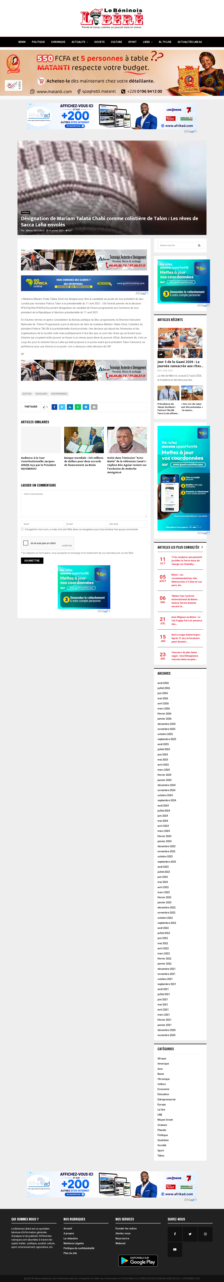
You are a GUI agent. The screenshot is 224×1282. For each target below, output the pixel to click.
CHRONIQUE (58, 42)
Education (163, 1094)
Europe (162, 1104)
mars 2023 (164, 892)
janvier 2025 (165, 780)
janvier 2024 (165, 841)
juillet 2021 (164, 994)
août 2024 (163, 805)
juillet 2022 (164, 933)
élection (27, 394)
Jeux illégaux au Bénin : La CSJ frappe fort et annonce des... (187, 620)
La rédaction (71, 1238)
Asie (160, 1068)
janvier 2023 (165, 902)
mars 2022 (164, 953)
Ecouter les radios (126, 1228)
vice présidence (59, 394)
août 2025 (163, 744)
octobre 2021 (165, 979)
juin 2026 (163, 693)
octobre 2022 (165, 917)
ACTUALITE (78, 42)
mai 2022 (163, 943)
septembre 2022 (167, 923)
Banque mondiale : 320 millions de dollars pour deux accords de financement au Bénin (83, 462)
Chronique (164, 1079)
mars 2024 (164, 831)
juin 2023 (163, 877)
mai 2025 (163, 759)
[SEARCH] (199, 245)
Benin (161, 1074)
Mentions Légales (74, 1243)
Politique (25, 212)
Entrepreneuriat (166, 1099)
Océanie (162, 1125)
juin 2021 (163, 999)
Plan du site (70, 1253)
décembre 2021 (167, 968)
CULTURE (116, 42)
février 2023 (164, 897)
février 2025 (164, 774)
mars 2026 (164, 708)
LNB (160, 1114)
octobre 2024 (165, 795)
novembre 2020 (166, 1035)
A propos (69, 1233)
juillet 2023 (164, 871)
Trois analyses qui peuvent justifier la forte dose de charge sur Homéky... (187, 560)
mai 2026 (163, 698)
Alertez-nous (123, 1233)
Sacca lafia (41, 394)
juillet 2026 (164, 688)
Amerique (163, 1063)
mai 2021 (163, 1004)
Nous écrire (122, 1238)
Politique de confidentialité (79, 1248)
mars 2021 (164, 1014)
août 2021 (163, 989)
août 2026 (163, 683)
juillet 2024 (164, 810)
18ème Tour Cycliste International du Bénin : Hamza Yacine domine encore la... (185, 601)
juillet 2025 (164, 749)
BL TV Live (165, 42)
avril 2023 (163, 887)
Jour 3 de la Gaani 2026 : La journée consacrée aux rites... (180, 364)
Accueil (68, 1228)
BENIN (22, 42)
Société (162, 1145)
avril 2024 (163, 825)
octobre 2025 (165, 734)
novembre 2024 (166, 790)
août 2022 (163, 928)
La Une (161, 1109)
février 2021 (164, 1019)
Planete (162, 1130)
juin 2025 (163, 754)
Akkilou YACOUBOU (35, 230)
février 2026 (164, 713)
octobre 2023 (165, 856)
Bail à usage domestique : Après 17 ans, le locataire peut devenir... (186, 638)
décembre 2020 (167, 1030)
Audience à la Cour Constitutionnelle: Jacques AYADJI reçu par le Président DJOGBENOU (38, 463)
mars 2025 (164, 769)
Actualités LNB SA (190, 42)
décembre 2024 (167, 785)
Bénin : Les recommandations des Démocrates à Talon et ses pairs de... (187, 580)
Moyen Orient (165, 1119)
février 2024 (164, 836)
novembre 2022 (166, 912)
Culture (162, 1084)
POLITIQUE (38, 42)
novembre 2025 (166, 729)
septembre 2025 (167, 739)
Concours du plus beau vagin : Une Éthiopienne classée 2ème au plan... (185, 655)
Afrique (162, 1058)
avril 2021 (163, 1009)
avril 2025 (163, 764)
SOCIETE (99, 42)
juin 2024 (163, 815)
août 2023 (163, 866)
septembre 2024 (167, 800)
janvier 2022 (165, 963)
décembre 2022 (167, 907)
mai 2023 (163, 882)
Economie (163, 1089)
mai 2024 (163, 820)
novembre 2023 (166, 851)
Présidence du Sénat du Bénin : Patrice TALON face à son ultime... (168, 408)
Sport (161, 1150)
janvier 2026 (165, 718)
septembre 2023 (167, 861)
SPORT (132, 42)
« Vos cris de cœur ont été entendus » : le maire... (192, 407)
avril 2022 (163, 948)
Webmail (120, 1243)
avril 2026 (163, 703)
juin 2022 (163, 938)
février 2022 (164, 958)
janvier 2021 (165, 1025)
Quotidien (163, 1140)
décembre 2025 (167, 724)
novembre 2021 (166, 974)
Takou (161, 1155)
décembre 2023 (167, 846)
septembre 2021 (167, 984)
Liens (146, 42)
